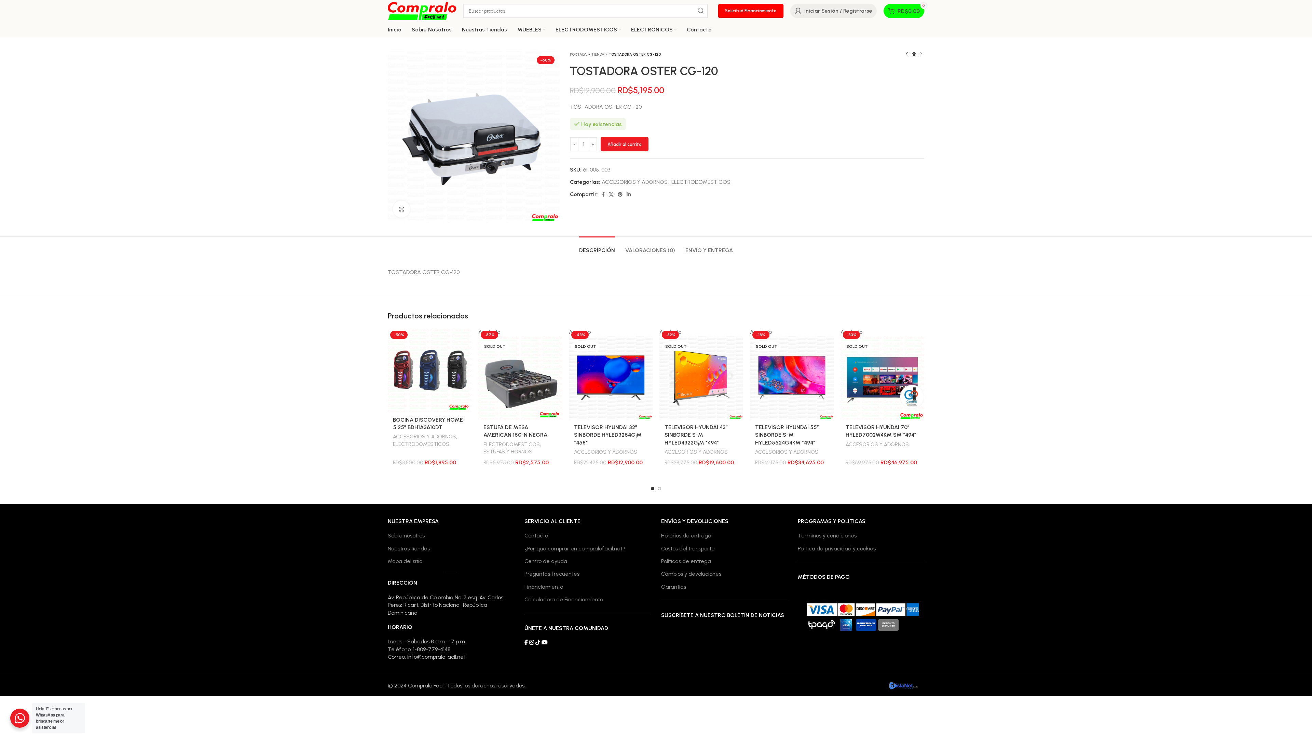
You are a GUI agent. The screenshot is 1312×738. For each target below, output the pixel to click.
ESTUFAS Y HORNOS (507, 452)
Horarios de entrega (686, 535)
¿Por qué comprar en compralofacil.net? (574, 548)
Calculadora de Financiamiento (563, 599)
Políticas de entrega (686, 561)
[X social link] (611, 194)
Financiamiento (543, 587)
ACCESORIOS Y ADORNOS (635, 182)
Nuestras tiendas (409, 548)
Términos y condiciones (827, 535)
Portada (578, 54)
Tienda (597, 54)
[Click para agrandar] (401, 209)
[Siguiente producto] (920, 54)
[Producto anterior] (907, 54)
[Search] (701, 11)
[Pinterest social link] (620, 194)
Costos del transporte (688, 548)
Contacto (536, 535)
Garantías (673, 587)
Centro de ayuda (545, 561)
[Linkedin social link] (629, 194)
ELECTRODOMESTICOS (700, 182)
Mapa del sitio (405, 561)
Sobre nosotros (406, 535)
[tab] (597, 246)
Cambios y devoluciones (691, 574)
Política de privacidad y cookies (837, 548)
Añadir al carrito (624, 144)
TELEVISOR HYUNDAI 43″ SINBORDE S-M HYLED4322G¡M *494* (696, 435)
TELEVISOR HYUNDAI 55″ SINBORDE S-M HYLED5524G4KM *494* (787, 435)
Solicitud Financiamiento (751, 10)
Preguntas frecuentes (551, 574)
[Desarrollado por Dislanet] (903, 685)
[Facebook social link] (603, 194)
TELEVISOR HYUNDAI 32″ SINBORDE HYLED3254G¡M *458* (608, 435)
